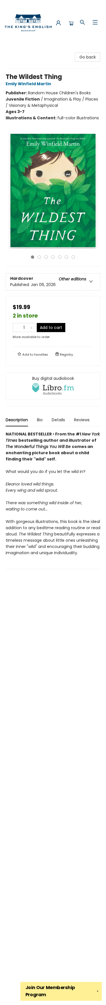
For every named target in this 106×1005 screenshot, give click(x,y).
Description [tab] (17, 420)
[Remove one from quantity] (16, 327)
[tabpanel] (53, 500)
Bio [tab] (40, 420)
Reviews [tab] (82, 420)
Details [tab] (58, 420)
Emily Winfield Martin (28, 84)
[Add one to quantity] (31, 327)
